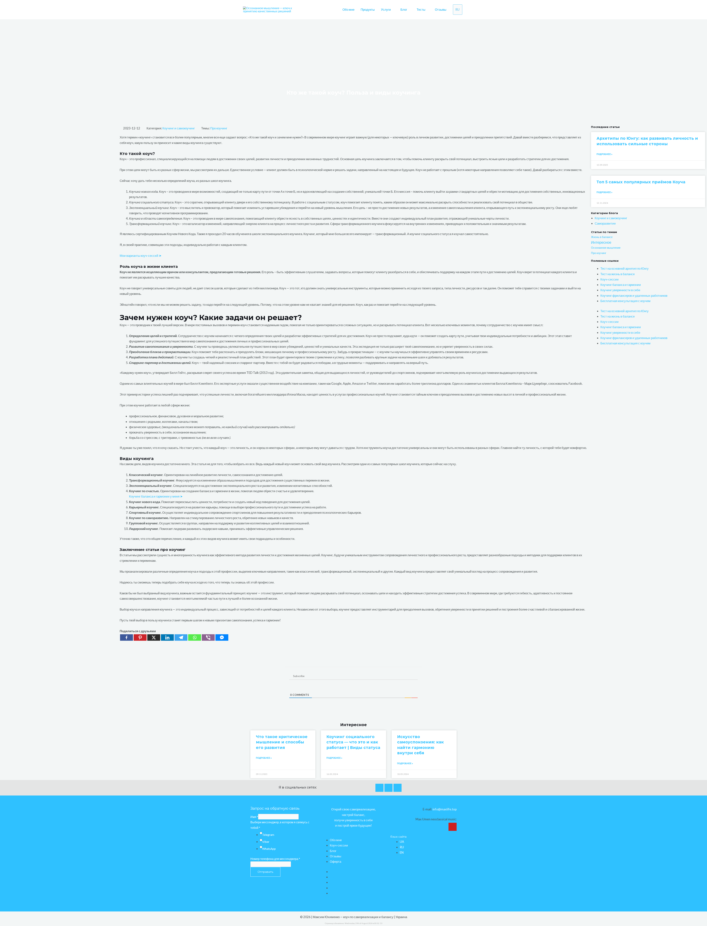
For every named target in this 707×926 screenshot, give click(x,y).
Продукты (368, 9)
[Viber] (208, 637)
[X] (153, 637)
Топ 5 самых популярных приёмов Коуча (641, 182)
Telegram (268, 834)
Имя (254, 817)
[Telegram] (181, 637)
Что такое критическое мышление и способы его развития (281, 742)
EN (402, 852)
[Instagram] (388, 788)
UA (402, 842)
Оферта (335, 861)
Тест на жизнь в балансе (617, 274)
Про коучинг (218, 128)
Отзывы (440, 9)
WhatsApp (269, 848)
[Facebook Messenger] (221, 637)
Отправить (265, 872)
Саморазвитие (605, 223)
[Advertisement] (353, 47)
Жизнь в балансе (602, 237)
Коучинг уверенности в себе (620, 290)
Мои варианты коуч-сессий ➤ (140, 255)
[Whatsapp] (194, 637)
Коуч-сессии (609, 279)
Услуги (386, 9)
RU (402, 847)
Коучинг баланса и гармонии (620, 285)
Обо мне (348, 9)
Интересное (601, 242)
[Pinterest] (140, 637)
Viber (265, 841)
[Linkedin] (167, 637)
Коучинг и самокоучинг (178, 128)
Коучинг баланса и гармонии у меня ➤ (156, 496)
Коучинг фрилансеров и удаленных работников (633, 295)
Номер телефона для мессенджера (275, 858)
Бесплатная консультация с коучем (625, 301)
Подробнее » (604, 154)
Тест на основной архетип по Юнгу (624, 268)
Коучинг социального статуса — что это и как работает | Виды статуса (353, 742)
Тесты (421, 9)
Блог (403, 9)
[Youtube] (397, 788)
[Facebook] (126, 637)
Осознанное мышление (605, 247)
